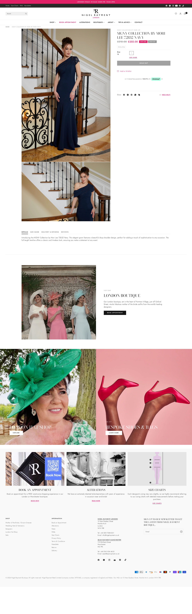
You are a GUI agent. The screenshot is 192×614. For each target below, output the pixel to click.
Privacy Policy (56, 538)
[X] (128, 94)
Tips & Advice (124, 22)
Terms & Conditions (58, 541)
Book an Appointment (59, 523)
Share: (119, 95)
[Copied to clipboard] (139, 94)
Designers (9, 529)
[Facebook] (166, 5)
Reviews (65, 232)
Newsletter (27, 6)
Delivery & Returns (50, 232)
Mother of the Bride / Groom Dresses (19, 523)
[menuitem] (7, 5)
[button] (124, 71)
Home (7, 6)
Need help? (166, 95)
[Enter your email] (181, 531)
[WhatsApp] (135, 94)
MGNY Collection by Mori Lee (128, 30)
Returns (54, 547)
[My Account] (180, 13)
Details (25, 232)
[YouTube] (176, 5)
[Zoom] (26, 33)
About (110, 22)
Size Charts (14, 6)
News (53, 529)
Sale (7, 535)
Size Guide (34, 232)
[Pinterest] (179, 5)
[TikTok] (183, 5)
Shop (52, 22)
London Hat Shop (11, 532)
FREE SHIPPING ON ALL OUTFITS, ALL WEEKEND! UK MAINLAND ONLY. (96, 2)
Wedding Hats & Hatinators (15, 526)
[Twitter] (169, 5)
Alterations (84, 22)
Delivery (54, 550)
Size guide (133, 58)
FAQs (53, 532)
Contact (138, 22)
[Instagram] (173, 5)
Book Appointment (67, 22)
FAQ (21, 6)
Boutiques (98, 22)
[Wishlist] (176, 13)
